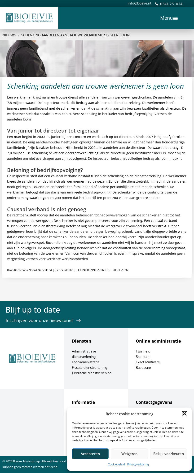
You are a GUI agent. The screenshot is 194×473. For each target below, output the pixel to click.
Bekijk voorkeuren (168, 453)
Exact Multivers (148, 362)
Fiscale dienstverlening (89, 368)
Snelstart (143, 357)
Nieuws (9, 35)
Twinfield (143, 351)
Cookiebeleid (116, 464)
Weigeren (129, 453)
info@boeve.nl (139, 3)
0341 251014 (171, 3)
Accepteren (90, 453)
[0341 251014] (156, 3)
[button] (184, 413)
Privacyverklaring (138, 464)
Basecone (143, 368)
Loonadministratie (86, 362)
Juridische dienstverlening (91, 373)
